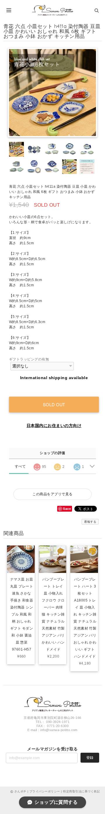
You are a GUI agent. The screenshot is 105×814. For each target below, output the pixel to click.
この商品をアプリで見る (52, 494)
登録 (89, 758)
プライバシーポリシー (44, 791)
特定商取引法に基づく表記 (81, 791)
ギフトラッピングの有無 (29, 359)
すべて (20, 466)
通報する (90, 521)
